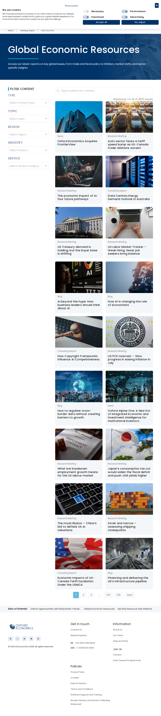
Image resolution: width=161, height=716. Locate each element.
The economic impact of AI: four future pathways (77, 197)
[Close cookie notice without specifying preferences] (157, 5)
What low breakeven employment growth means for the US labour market (78, 472)
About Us (117, 629)
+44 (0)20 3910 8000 (85, 643)
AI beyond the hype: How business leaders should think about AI (79, 304)
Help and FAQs (120, 641)
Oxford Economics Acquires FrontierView (77, 143)
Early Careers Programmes (127, 660)
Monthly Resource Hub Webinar (135, 608)
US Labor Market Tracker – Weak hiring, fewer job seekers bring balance (127, 250)
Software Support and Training (86, 694)
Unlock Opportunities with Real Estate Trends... (56, 608)
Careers (117, 654)
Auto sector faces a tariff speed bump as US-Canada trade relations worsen (128, 144)
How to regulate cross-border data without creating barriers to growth (79, 414)
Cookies (75, 677)
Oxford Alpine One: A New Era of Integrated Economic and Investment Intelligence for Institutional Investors (129, 416)
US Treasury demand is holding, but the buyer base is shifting (77, 250)
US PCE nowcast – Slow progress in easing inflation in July (129, 359)
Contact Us (76, 629)
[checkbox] (86, 11)
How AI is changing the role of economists (127, 303)
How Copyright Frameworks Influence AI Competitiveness (79, 357)
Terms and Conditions (82, 689)
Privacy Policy (77, 672)
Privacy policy (71, 5)
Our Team (118, 635)
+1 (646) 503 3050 (85, 647)
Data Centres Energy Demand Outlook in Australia (129, 197)
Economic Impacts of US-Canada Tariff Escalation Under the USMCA (76, 581)
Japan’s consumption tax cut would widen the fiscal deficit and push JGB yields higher (129, 472)
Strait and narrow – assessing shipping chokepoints (122, 526)
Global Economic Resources (99, 608)
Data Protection (78, 683)
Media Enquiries (79, 635)
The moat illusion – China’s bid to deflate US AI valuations (77, 526)
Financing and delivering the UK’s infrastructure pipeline (128, 579)
